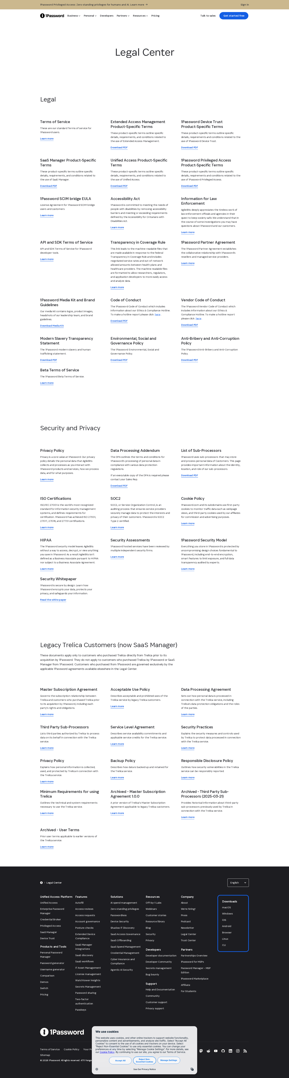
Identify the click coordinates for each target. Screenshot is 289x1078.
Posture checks (84, 928)
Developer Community (159, 961)
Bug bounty (152, 974)
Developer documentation (161, 955)
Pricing (44, 994)
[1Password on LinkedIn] (230, 1051)
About (184, 902)
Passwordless (119, 915)
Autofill (79, 902)
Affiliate (185, 985)
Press (184, 915)
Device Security (120, 921)
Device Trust (47, 938)
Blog (148, 928)
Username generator (52, 969)
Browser (227, 932)
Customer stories (156, 915)
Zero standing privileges (125, 909)
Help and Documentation (160, 989)
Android (226, 926)
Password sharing (85, 993)
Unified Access (49, 902)
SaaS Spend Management (126, 946)
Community (152, 996)
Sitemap (45, 1055)
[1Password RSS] (245, 1051)
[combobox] (238, 883)
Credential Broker (50, 919)
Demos (44, 982)
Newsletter (187, 928)
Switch (44, 988)
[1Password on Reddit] (208, 1051)
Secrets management (158, 968)
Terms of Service (50, 1049)
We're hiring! (188, 909)
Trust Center (188, 940)
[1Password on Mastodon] (201, 1051)
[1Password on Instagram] (237, 1051)
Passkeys (80, 1009)
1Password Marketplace (194, 978)
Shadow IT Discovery (122, 928)
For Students (188, 991)
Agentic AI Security (122, 969)
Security (150, 934)
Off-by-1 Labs (153, 902)
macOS (226, 907)
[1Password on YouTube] (215, 1051)
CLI (224, 945)
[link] (234, 16)
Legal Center (188, 934)
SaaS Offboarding (121, 940)
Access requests (85, 915)
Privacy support (155, 1008)
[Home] (41, 882)
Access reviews (84, 909)
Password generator (52, 963)
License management (88, 974)
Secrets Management (88, 986)
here (157, 314)
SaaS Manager (48, 932)
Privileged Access (50, 926)
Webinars (151, 909)
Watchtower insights (87, 980)
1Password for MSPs (192, 961)
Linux (225, 939)
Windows (227, 913)
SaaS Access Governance (125, 934)
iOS (224, 920)
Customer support (156, 1002)
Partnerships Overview (194, 955)
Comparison (47, 975)
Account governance (87, 921)
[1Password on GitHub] (223, 1051)
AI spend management (124, 902)
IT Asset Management (88, 967)
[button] (238, 883)
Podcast (186, 921)
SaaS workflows (84, 961)
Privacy (150, 940)
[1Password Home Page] (52, 15)
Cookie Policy (71, 1049)
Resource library (155, 921)
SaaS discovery (84, 955)
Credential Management (125, 953)
